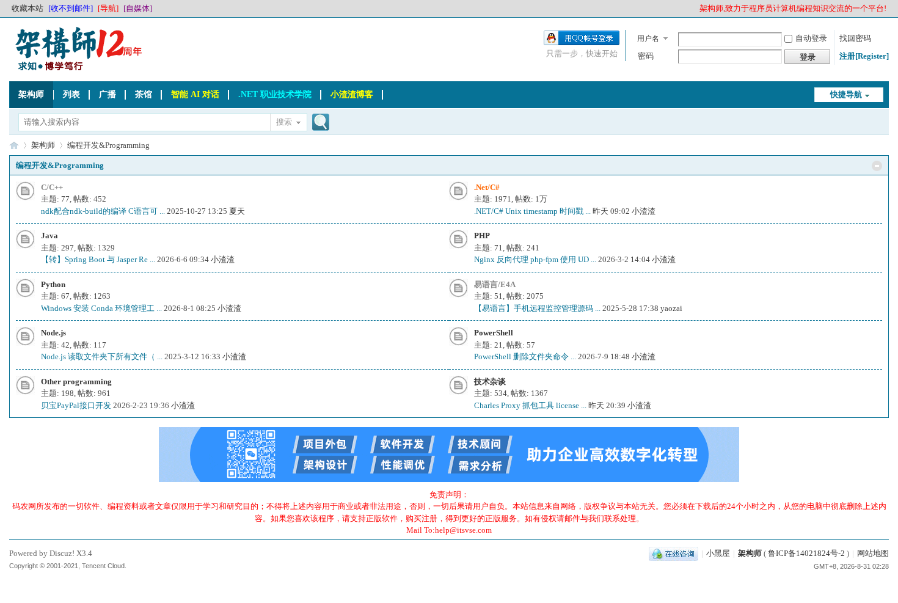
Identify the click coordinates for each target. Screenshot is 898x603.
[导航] (108, 8)
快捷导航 (846, 94)
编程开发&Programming (60, 165)
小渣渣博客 (351, 94)
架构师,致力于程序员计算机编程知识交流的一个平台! (792, 8)
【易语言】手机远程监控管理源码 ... (537, 308)
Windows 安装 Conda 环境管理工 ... (101, 308)
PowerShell (493, 332)
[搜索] (318, 123)
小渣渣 (643, 211)
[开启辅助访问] (694, 8)
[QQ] (673, 553)
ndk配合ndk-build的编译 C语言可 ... (103, 211)
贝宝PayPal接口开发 (76, 405)
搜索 (284, 121)
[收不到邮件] (70, 8)
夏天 (237, 211)
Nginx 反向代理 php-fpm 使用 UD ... (535, 259)
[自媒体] (137, 8)
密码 (646, 55)
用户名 (648, 38)
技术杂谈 (490, 381)
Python (53, 284)
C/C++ (52, 187)
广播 (107, 94)
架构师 (31, 94)
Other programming (76, 381)
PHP (482, 235)
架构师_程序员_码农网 (14, 145)
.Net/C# (487, 187)
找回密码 (855, 38)
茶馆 (143, 94)
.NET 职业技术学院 (275, 94)
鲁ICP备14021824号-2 (806, 553)
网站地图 (873, 553)
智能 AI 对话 (195, 94)
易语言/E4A (495, 284)
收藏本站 (27, 8)
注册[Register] (864, 55)
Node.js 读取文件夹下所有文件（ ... (101, 356)
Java (49, 235)
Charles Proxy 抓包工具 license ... (530, 405)
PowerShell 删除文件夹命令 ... (525, 356)
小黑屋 (718, 553)
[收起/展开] (877, 166)
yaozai (671, 308)
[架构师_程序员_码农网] (76, 70)
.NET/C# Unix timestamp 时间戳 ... (532, 211)
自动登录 (811, 38)
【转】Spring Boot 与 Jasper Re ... (98, 259)
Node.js (53, 332)
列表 (71, 94)
